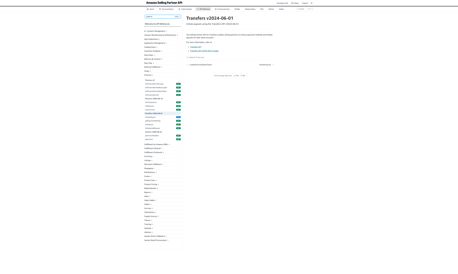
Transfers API (195, 47)
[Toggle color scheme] (312, 3)
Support (305, 3)
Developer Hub (282, 3)
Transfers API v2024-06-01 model (204, 51)
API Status (295, 3)
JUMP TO (162, 17)
